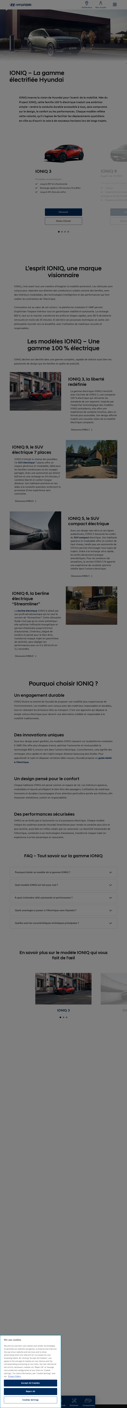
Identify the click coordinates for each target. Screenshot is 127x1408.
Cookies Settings (30, 1400)
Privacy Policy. (14, 1376)
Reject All (30, 1391)
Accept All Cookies (30, 1383)
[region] (30, 1371)
